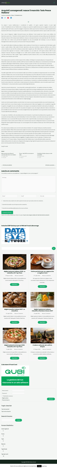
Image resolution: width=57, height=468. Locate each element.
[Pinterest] (8, 17)
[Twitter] (5, 17)
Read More (14, 284)
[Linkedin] (11, 17)
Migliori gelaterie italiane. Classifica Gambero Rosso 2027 (42, 310)
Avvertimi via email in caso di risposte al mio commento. (15, 204)
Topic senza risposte (6, 411)
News (12, 15)
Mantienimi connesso (8, 396)
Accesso (51, 399)
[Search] (54, 248)
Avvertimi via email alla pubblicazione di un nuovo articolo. (15, 208)
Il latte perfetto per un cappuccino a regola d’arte (42, 272)
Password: (4, 393)
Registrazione (5, 398)
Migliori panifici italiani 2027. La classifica (14, 310)
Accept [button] (39, 466)
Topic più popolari (5, 409)
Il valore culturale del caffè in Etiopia (42, 345)
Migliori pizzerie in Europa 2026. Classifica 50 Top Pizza (14, 345)
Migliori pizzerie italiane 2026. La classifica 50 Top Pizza (14, 272)
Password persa (5, 400)
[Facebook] (2, 17)
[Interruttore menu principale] (54, 2)
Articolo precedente (7, 165)
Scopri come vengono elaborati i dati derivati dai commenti (36, 215)
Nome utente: (5, 390)
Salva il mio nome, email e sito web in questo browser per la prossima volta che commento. (23, 200)
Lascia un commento (6, 15)
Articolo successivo (50, 165)
